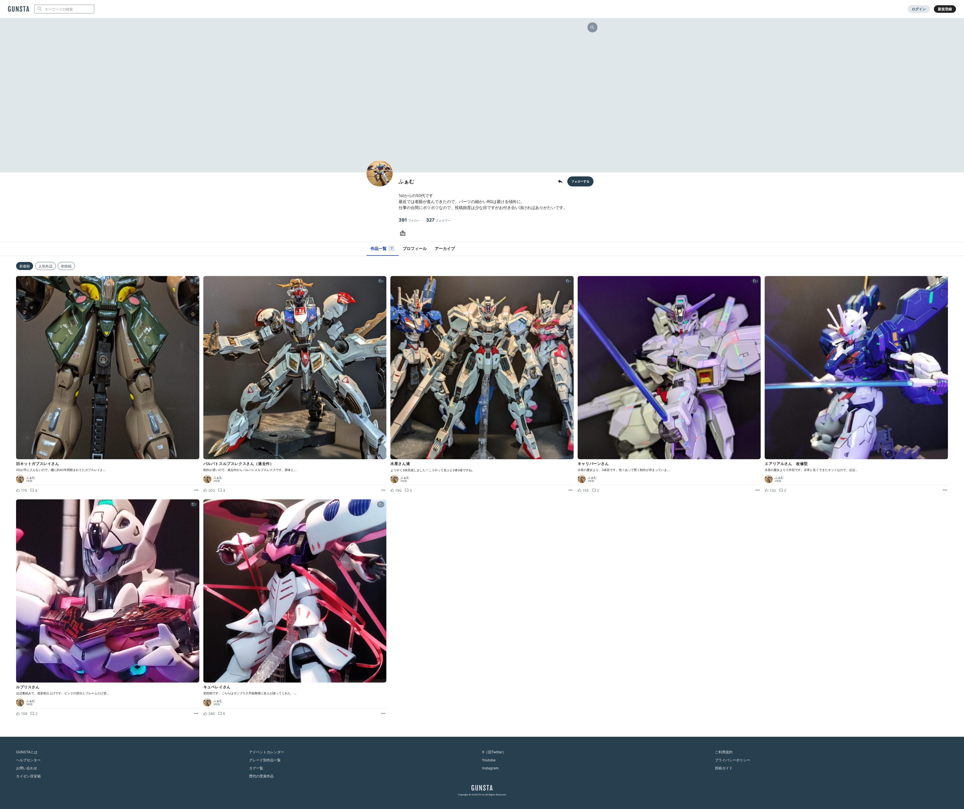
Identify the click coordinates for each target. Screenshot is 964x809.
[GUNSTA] (18, 9)
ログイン (919, 9)
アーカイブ (445, 248)
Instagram (490, 768)
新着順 (24, 266)
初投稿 (66, 266)
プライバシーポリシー (732, 760)
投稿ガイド (724, 768)
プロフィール (415, 248)
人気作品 (45, 266)
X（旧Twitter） (494, 752)
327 (438, 220)
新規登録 (945, 9)
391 (409, 220)
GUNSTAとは (26, 752)
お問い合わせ (26, 768)
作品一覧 (382, 248)
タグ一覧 (256, 768)
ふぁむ (30, 477)
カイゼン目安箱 (28, 776)
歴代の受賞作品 (261, 776)
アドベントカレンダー (266, 752)
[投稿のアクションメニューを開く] (196, 490)
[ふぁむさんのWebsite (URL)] (404, 233)
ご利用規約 (724, 752)
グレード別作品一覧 (265, 760)
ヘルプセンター (28, 760)
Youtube (489, 760)
